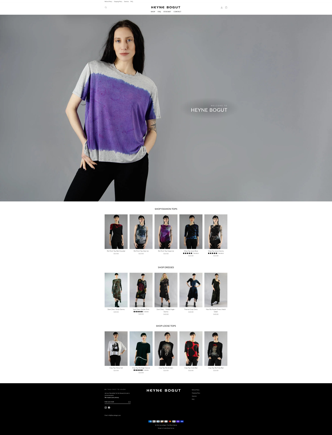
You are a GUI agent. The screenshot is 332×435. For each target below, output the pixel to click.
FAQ (131, 1)
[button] (188, 253)
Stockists (126, 1)
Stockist (167, 12)
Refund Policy (108, 1)
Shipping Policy (118, 1)
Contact (177, 12)
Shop (153, 12)
